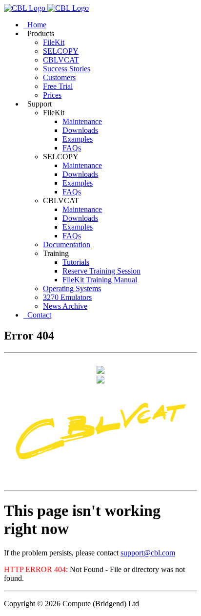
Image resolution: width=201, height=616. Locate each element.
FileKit (53, 42)
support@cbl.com (148, 553)
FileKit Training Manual (99, 280)
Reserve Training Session (101, 271)
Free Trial (58, 86)
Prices (52, 95)
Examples (77, 139)
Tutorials (75, 262)
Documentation (66, 244)
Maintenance (82, 121)
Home (34, 25)
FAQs (71, 148)
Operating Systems (72, 288)
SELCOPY (61, 51)
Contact (37, 315)
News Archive (65, 306)
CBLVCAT (61, 60)
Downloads (80, 130)
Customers (59, 77)
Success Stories (66, 68)
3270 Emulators (67, 297)
